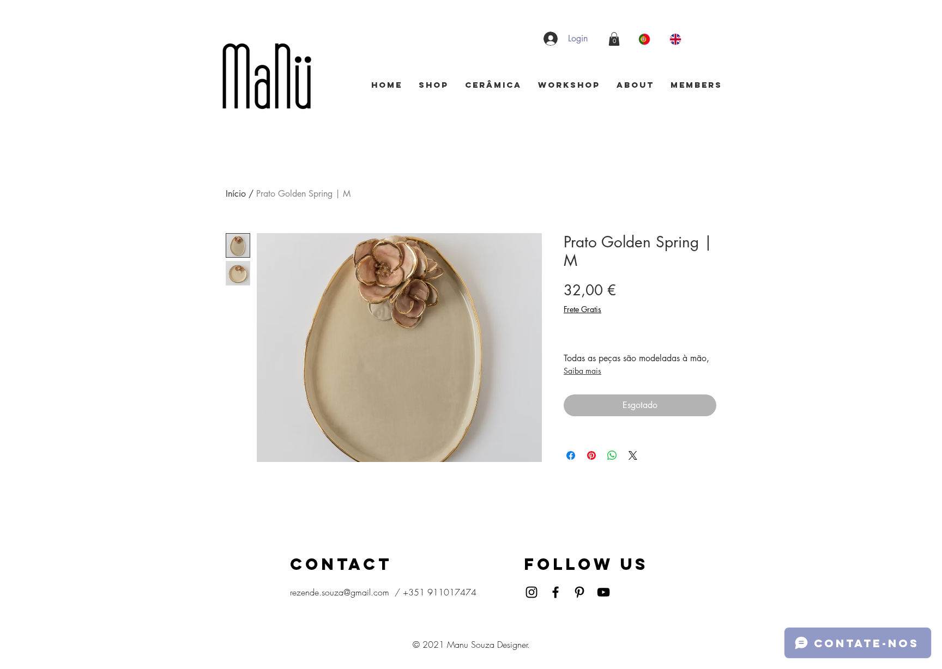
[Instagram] (531, 592)
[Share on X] (632, 455)
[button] (614, 39)
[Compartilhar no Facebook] (570, 455)
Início (236, 193)
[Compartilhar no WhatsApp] (612, 455)
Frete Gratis (582, 309)
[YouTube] (603, 592)
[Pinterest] (579, 592)
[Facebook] (555, 592)
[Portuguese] (646, 39)
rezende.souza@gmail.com (339, 592)
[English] (676, 39)
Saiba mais (582, 371)
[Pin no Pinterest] (591, 455)
